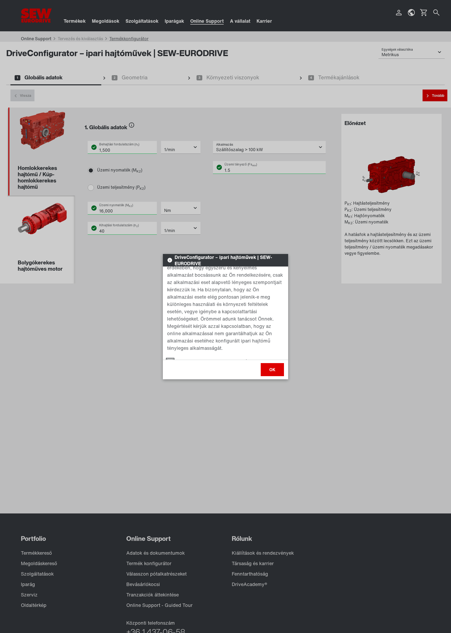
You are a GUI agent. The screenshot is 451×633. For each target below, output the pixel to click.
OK (272, 369)
